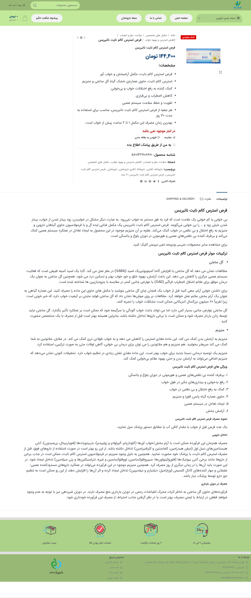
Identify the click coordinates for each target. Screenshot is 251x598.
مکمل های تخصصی (156, 35)
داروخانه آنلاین (154, 169)
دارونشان (112, 169)
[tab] (221, 197)
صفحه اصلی (181, 18)
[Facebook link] (158, 181)
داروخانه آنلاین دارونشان (132, 169)
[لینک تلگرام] (141, 181)
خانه (172, 35)
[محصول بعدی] (77, 37)
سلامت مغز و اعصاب (130, 35)
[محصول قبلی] (84, 37)
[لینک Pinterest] (150, 181)
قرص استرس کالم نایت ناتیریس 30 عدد (142, 175)
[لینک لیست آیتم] (191, 572)
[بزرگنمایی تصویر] (220, 72)
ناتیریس (181, 245)
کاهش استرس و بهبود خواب (159, 40)
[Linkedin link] (146, 181)
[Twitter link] (154, 181)
